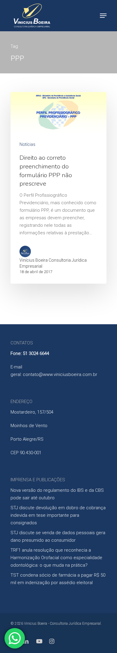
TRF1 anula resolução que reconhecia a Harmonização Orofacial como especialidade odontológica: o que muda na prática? (56, 557)
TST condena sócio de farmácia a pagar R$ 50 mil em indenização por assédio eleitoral (57, 578)
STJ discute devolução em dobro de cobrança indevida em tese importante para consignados (58, 515)
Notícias (27, 144)
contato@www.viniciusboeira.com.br (60, 374)
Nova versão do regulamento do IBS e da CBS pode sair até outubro (57, 494)
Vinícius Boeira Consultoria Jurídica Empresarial (53, 263)
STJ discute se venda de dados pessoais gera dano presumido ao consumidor (57, 536)
